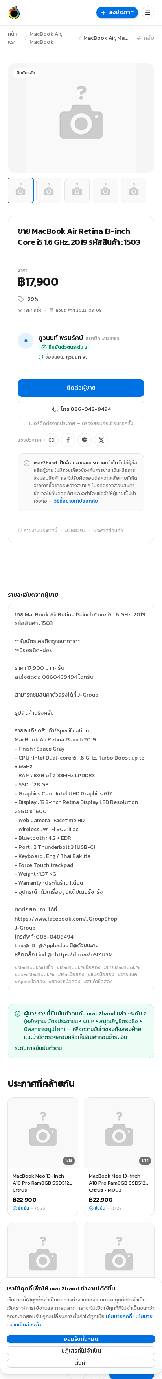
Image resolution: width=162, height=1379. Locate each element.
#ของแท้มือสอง (64, 981)
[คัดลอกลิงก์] (51, 440)
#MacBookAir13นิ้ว (34, 967)
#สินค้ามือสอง (98, 981)
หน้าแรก (12, 38)
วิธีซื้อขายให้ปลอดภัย (76, 501)
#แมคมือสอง (101, 974)
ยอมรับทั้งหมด (81, 1339)
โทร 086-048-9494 (86, 409)
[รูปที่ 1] (20, 190)
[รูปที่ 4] (105, 190)
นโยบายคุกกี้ (119, 1316)
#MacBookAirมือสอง (79, 967)
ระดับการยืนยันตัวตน (38, 1048)
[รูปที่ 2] (48, 190)
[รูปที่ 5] (133, 190)
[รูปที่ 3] (77, 190)
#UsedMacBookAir (35, 974)
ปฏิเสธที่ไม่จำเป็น (81, 1351)
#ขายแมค (127, 974)
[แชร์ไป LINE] (84, 440)
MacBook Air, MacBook (45, 38)
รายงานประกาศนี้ (40, 530)
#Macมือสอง (71, 974)
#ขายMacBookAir (122, 967)
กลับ (149, 38)
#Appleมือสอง (30, 981)
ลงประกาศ (121, 12)
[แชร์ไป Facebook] (68, 440)
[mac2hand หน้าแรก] (14, 12)
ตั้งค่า (81, 1363)
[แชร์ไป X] (101, 440)
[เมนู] (148, 12)
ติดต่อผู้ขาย (81, 388)
